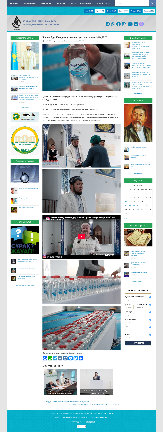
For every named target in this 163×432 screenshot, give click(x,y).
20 (138, 205)
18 (130, 205)
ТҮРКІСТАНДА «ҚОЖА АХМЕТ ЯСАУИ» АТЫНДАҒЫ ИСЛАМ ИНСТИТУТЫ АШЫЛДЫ (28, 97)
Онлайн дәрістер (105, 3)
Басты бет (15, 3)
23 (150, 205)
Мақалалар (46, 3)
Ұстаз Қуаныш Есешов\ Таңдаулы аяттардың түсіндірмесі (138, 254)
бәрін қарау (25, 107)
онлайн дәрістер (138, 281)
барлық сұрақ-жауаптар (25, 286)
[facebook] (118, 26)
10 (126, 201)
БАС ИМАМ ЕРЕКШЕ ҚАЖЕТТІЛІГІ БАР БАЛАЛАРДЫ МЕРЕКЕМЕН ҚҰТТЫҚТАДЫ (141, 65)
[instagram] (124, 26)
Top (158, 427)
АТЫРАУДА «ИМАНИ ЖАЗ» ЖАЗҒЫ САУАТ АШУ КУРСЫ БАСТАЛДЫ (141, 75)
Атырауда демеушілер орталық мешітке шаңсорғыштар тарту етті (94, 404)
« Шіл (126, 218)
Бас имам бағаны (138, 38)
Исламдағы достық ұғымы (139, 272)
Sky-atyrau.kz (90, 422)
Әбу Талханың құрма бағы (27, 207)
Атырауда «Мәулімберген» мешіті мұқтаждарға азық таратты (66, 402)
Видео (73, 3)
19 (134, 205)
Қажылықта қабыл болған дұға (28, 188)
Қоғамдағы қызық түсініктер (26, 268)
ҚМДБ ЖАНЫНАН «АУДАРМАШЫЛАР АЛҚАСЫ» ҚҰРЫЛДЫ (28, 77)
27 (138, 209)
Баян (58, 41)
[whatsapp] (113, 26)
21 (142, 205)
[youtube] (130, 26)
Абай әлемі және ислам (138, 147)
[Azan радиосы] (141, 26)
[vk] (136, 26)
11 (130, 201)
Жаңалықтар (30, 3)
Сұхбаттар (60, 3)
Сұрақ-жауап (86, 3)
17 (126, 205)
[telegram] (108, 26)
